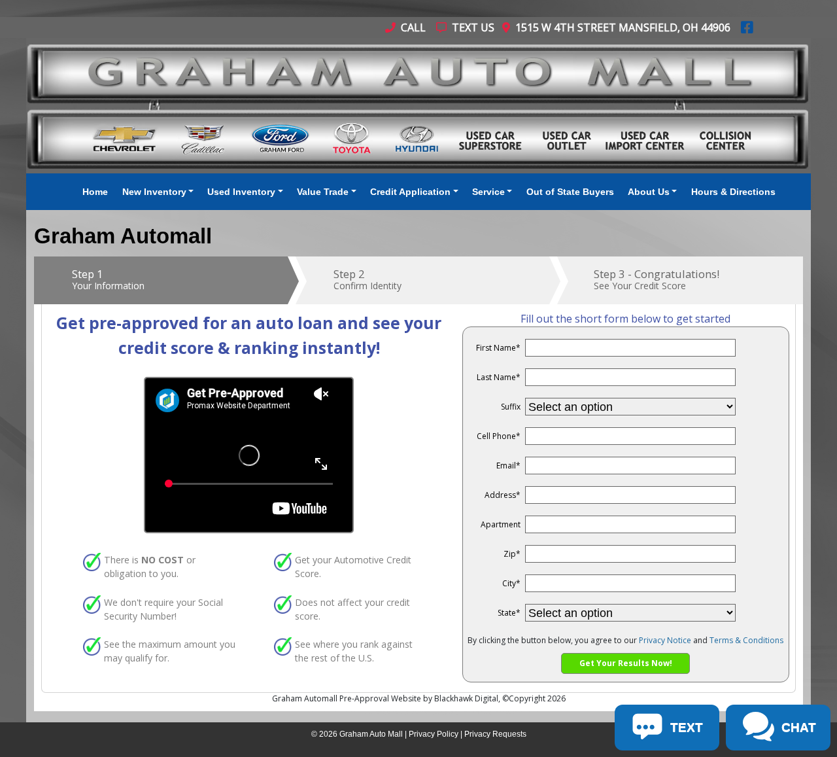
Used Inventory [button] (241, 191)
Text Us (472, 27)
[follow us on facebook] (747, 27)
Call (412, 27)
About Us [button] (649, 191)
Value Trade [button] (323, 191)
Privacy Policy (433, 734)
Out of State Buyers (570, 191)
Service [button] (488, 191)
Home (95, 191)
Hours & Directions (733, 191)
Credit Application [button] (410, 191)
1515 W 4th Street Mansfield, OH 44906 (620, 27)
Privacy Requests (495, 734)
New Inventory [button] (154, 191)
